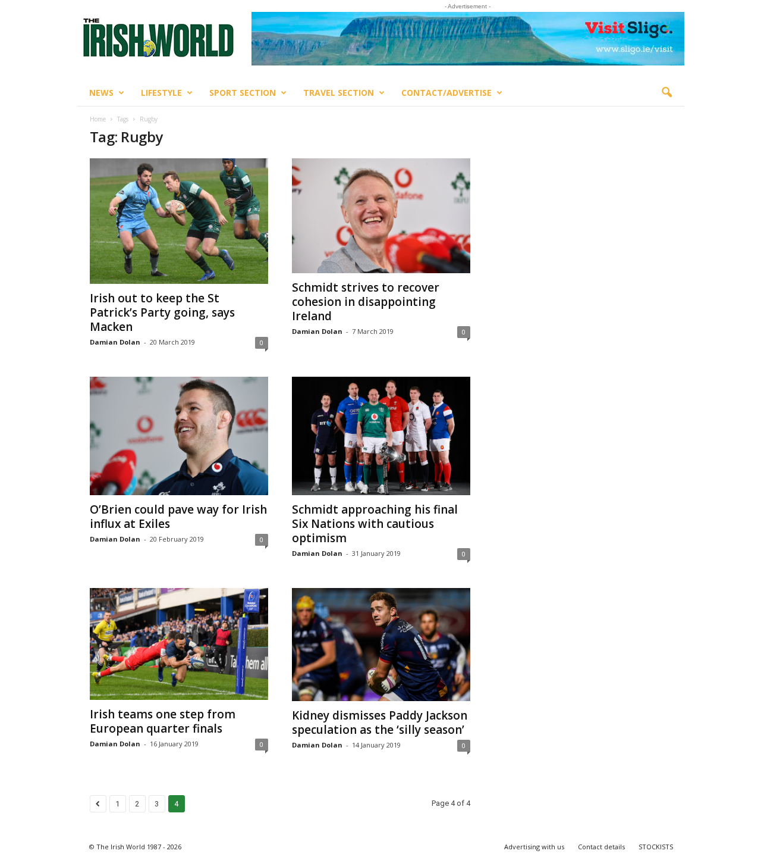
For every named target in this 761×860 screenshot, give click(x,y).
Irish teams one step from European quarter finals (162, 721)
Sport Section (242, 92)
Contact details (601, 846)
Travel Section (338, 92)
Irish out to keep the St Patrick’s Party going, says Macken (162, 312)
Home (98, 119)
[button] (666, 93)
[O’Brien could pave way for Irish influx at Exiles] (179, 436)
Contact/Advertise (446, 92)
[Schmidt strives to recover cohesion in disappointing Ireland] (381, 215)
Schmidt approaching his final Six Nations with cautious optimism (375, 524)
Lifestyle (161, 92)
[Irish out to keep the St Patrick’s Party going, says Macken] (179, 221)
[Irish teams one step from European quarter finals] (179, 644)
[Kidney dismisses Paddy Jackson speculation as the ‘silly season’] (381, 644)
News (101, 92)
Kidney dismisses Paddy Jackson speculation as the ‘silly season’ (379, 722)
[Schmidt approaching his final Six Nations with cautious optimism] (381, 436)
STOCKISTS (656, 846)
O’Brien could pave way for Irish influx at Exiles (178, 516)
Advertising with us (534, 846)
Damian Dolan (115, 341)
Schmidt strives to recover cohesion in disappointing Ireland (365, 302)
